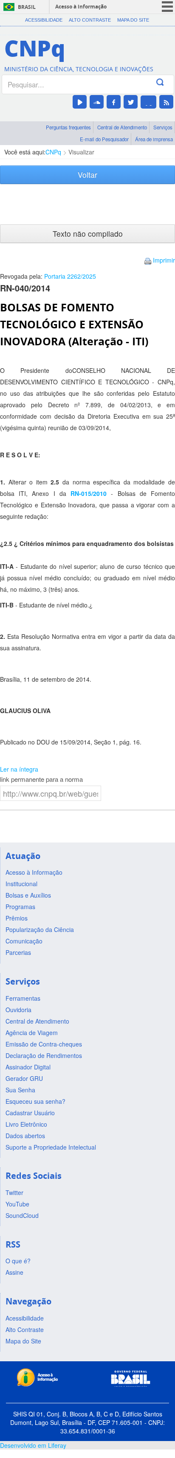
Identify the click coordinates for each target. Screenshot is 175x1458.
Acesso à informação (81, 6)
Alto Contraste (90, 19)
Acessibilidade (43, 19)
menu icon (167, 6)
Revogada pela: (48, 276)
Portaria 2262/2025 (70, 276)
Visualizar (81, 152)
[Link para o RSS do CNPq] (166, 102)
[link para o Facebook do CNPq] (114, 102)
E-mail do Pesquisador (104, 139)
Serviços (162, 127)
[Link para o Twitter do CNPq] (131, 102)
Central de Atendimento (122, 127)
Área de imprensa (154, 139)
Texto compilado (88, 233)
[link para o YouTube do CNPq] (80, 102)
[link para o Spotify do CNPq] (148, 102)
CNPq (53, 152)
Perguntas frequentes (68, 127)
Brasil (27, 7)
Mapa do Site (133, 19)
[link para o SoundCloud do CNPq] (97, 102)
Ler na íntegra (19, 769)
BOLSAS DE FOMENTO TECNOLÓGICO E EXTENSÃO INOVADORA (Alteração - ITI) (74, 324)
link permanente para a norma (41, 779)
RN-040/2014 (25, 288)
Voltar (87, 174)
